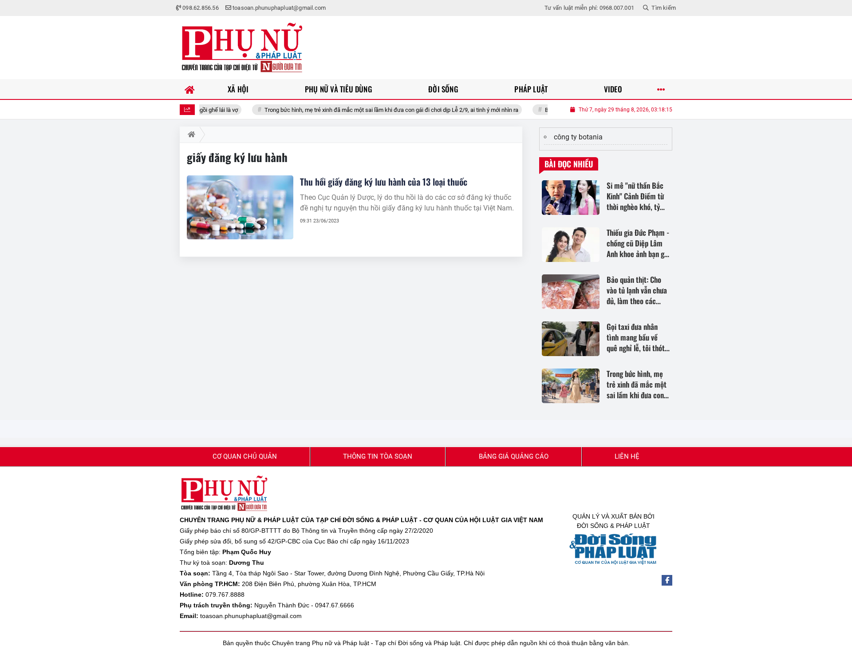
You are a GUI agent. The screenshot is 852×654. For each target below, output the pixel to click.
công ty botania (578, 137)
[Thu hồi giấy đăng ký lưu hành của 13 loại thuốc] (240, 207)
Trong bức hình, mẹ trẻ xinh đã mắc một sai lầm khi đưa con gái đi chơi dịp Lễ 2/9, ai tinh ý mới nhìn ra (374, 110)
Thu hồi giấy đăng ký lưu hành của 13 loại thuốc (383, 181)
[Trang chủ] (190, 89)
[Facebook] (667, 580)
